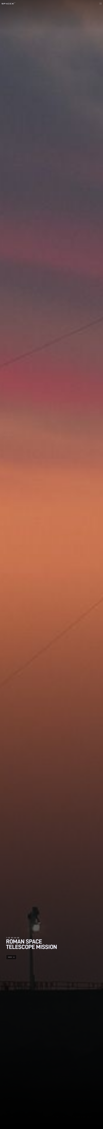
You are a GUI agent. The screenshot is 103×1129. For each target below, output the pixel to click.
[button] (100, 4)
